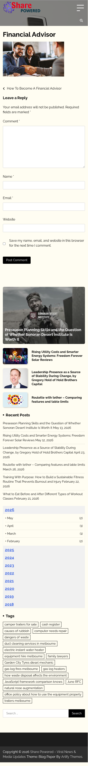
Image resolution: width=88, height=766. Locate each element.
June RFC (74, 682)
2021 (9, 581)
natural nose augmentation (23, 688)
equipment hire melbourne (23, 656)
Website (9, 219)
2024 (9, 557)
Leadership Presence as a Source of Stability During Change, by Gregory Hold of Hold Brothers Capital (56, 378)
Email (8, 198)
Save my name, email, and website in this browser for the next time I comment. (46, 243)
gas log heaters (54, 669)
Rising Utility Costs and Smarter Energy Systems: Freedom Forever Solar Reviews (57, 356)
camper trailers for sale (20, 624)
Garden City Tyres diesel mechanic (28, 662)
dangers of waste (16, 637)
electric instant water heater (24, 650)
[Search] (81, 20)
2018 (9, 604)
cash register (51, 624)
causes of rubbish (16, 631)
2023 (9, 565)
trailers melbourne (17, 701)
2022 (9, 573)
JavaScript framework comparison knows (33, 682)
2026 (9, 510)
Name (8, 176)
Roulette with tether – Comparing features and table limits (57, 400)
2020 (9, 588)
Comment (11, 121)
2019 (9, 596)
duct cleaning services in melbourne (30, 643)
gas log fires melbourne (21, 669)
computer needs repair (50, 631)
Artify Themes (71, 757)
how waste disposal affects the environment (35, 675)
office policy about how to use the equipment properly (42, 694)
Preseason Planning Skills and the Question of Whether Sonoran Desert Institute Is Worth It (43, 334)
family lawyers (58, 656)
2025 (9, 550)
